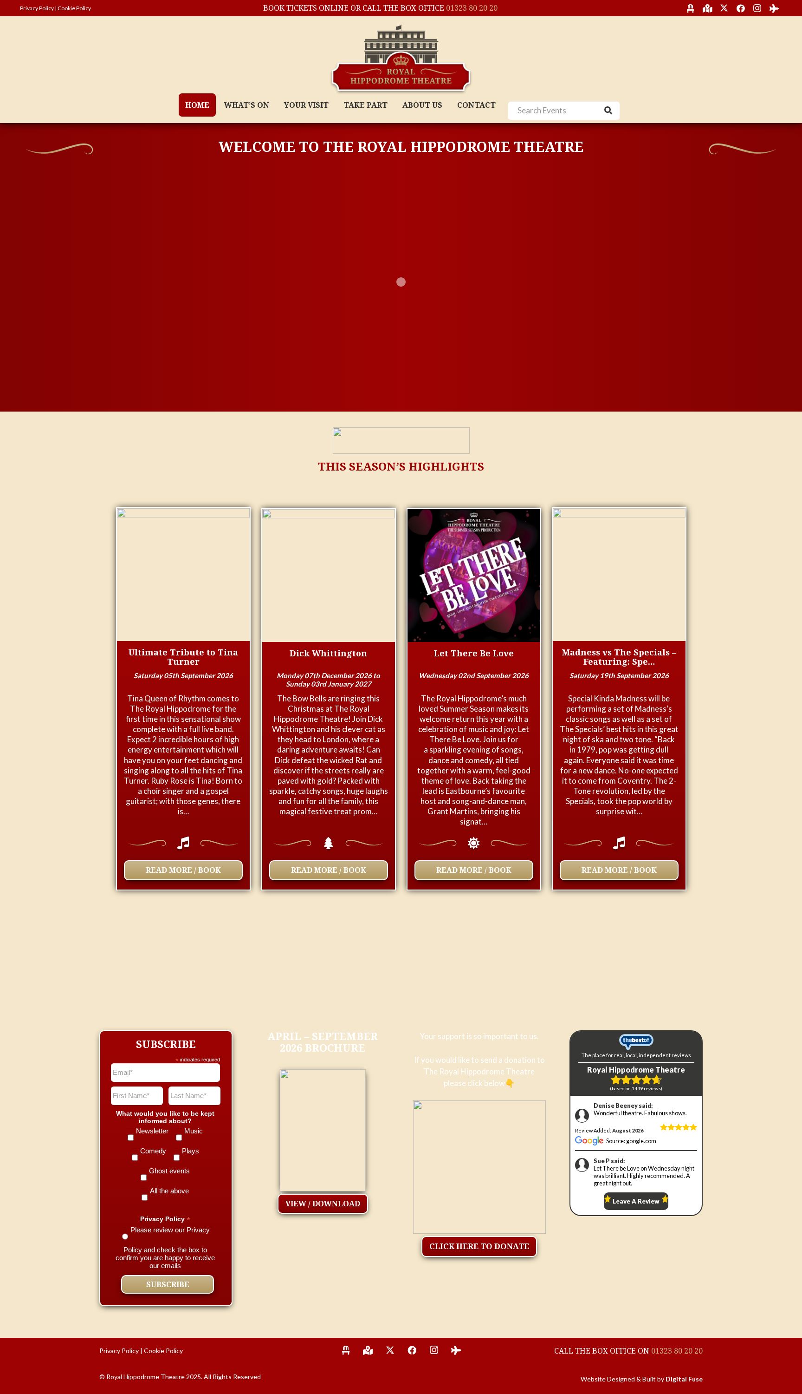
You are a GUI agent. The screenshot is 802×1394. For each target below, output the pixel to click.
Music (193, 1131)
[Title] (690, 8)
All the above (169, 1191)
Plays (190, 1151)
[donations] (479, 1167)
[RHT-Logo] (401, 58)
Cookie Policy (74, 8)
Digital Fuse (684, 1379)
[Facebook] (740, 8)
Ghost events (169, 1171)
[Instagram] (757, 8)
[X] (724, 8)
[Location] (368, 1350)
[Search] (608, 110)
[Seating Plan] (346, 1350)
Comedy (153, 1151)
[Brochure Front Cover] (322, 1128)
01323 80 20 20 (472, 8)
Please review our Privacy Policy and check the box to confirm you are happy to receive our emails (165, 1248)
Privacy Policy (37, 8)
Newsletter (152, 1131)
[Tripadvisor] (774, 8)
